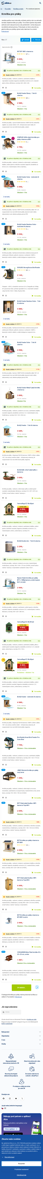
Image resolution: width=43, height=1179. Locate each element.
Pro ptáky (8, 9)
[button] (22, 1031)
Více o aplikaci (10, 1129)
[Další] (37, 987)
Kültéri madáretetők (7, 1023)
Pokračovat (5, 31)
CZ (5, 1108)
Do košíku (37, 88)
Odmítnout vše (21, 1175)
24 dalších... (21, 988)
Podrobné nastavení (21, 1169)
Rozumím (21, 1164)
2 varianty (6, 197)
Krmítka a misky (18, 9)
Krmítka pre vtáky (31, 1019)
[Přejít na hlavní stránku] (6, 3)
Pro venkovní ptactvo (33, 9)
